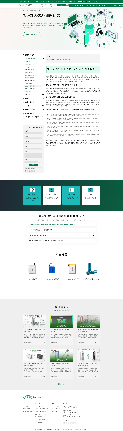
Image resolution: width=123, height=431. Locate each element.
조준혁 (43, 376)
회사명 (26, 146)
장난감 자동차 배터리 (30, 86)
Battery (37, 397)
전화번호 (26, 141)
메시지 (26, 151)
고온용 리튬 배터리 (40, 419)
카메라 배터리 (28, 64)
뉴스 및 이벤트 (56, 408)
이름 (25, 131)
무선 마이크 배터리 (30, 80)
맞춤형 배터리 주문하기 (32, 34)
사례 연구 (54, 411)
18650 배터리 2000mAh (42, 408)
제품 (42, 4)
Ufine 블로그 (55, 406)
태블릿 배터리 (28, 91)
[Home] (23, 10)
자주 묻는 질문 (56, 414)
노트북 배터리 (28, 61)
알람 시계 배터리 (29, 75)
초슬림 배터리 (38, 422)
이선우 (43, 342)
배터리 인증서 (26, 408)
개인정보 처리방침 (67, 429)
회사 (37, 4)
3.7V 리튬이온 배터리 (40, 406)
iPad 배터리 (28, 67)
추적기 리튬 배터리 (30, 88)
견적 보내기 (33, 164)
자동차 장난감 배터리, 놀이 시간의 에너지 (59, 59)
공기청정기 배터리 (29, 78)
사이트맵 (84, 429)
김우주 (70, 342)
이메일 (26, 136)
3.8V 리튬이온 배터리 (40, 414)
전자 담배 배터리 (29, 69)
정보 (51, 4)
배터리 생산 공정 (27, 411)
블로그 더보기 (62, 384)
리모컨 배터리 (28, 72)
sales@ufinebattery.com (68, 1)
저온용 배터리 (38, 417)
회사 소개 (25, 406)
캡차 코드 (26, 159)
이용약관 (77, 429)
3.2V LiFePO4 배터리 (40, 411)
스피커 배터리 (28, 83)
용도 (46, 4)
